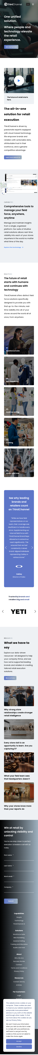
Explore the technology (12, 247)
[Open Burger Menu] (33, 4)
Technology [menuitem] (19, 921)
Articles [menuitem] (19, 985)
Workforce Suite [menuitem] (19, 934)
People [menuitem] (19, 917)
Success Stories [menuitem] (19, 961)
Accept (19, 1041)
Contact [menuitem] (19, 965)
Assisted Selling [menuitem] (19, 941)
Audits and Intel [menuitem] (19, 948)
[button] (19, 80)
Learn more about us (13, 157)
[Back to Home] (13, 4)
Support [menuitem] (19, 999)
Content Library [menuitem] (19, 982)
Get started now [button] (11, 47)
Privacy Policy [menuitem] (19, 971)
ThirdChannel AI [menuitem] (19, 924)
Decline (19, 1047)
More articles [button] (10, 678)
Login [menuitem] (19, 995)
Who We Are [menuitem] (19, 958)
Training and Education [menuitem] (19, 944)
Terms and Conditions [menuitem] (19, 968)
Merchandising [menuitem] (19, 938)
